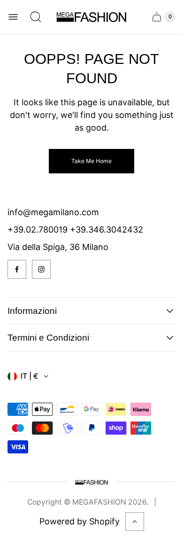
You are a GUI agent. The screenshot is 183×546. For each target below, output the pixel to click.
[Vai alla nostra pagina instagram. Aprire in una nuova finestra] (41, 269)
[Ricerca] (35, 17)
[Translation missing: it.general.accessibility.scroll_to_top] (134, 521)
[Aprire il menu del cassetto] (13, 17)
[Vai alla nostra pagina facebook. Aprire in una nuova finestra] (17, 269)
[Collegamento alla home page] (91, 482)
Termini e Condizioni (48, 338)
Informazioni (32, 311)
